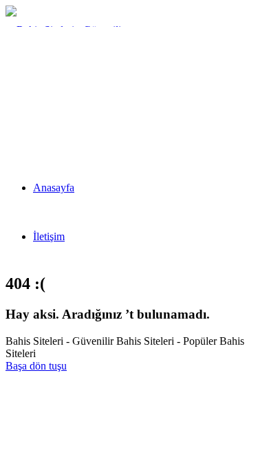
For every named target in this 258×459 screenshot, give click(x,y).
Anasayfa (53, 187)
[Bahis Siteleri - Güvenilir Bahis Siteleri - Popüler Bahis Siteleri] (72, 128)
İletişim (49, 236)
